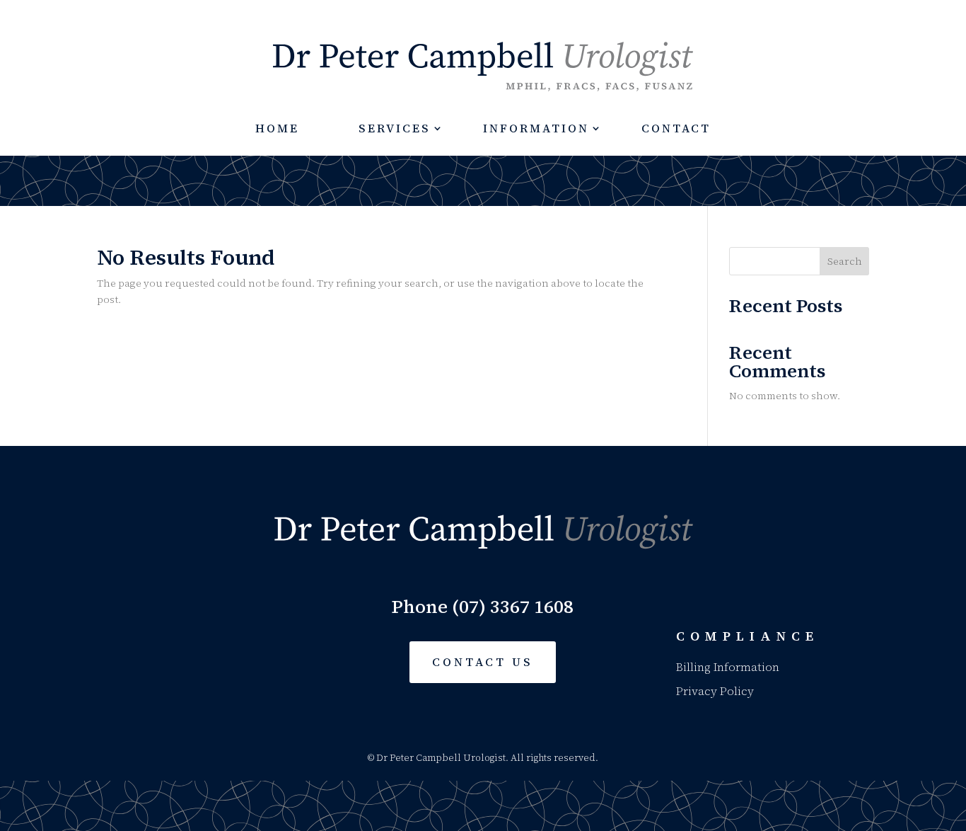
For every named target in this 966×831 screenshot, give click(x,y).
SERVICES (395, 128)
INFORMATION (536, 128)
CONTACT (676, 128)
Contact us (482, 662)
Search (844, 261)
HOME (277, 128)
